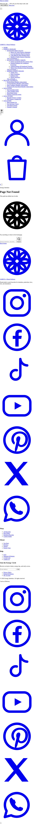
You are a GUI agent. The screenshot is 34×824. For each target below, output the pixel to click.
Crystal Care (6, 558)
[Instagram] (17, 319)
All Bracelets (7, 532)
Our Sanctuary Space (13, 104)
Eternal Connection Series (14, 94)
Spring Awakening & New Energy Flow (21, 61)
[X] (17, 491)
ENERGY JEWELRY (9, 49)
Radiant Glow (14, 75)
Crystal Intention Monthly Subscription (17, 83)
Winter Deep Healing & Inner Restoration (21, 68)
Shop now (11, 5)
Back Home (3, 243)
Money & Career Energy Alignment (20, 52)
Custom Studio (7, 536)
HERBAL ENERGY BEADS (15, 71)
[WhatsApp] (17, 525)
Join (18, 569)
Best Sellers (6, 533)
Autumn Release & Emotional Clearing (21, 66)
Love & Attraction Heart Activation (20, 54)
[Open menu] (1, 184)
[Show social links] (0, 823)
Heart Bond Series (12, 93)
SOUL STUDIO (8, 96)
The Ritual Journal (12, 105)
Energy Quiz (7, 548)
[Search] (0, 114)
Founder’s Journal (12, 107)
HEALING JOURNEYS (10, 80)
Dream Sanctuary (15, 77)
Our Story (6, 543)
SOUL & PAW (7, 88)
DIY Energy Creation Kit (14, 99)
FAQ (4, 554)
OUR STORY (7, 101)
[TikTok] (17, 388)
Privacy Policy (7, 572)
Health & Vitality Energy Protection (20, 57)
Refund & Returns (8, 574)
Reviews (5, 545)
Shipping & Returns (8, 556)
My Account (6, 575)
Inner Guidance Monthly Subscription (17, 85)
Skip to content (4, 0)
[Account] (17, 148)
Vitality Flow (14, 72)
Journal (5, 546)
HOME (5, 47)
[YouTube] (17, 422)
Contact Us (6, 559)
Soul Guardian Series (13, 90)
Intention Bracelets (8, 535)
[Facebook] (17, 353)
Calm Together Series (13, 91)
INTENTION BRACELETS (15, 50)
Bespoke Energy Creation (14, 97)
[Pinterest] (17, 456)
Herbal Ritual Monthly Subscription (17, 82)
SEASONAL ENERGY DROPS (16, 60)
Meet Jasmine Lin (12, 102)
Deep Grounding (15, 74)
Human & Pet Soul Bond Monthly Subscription (20, 86)
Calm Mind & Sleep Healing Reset (20, 55)
